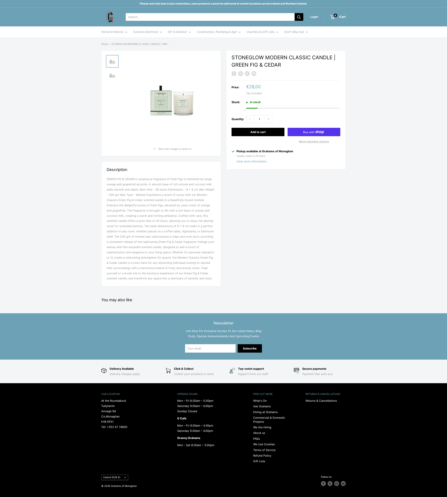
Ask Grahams (262, 406)
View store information (251, 161)
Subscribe (250, 348)
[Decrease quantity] (250, 119)
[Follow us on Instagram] (336, 483)
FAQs (256, 438)
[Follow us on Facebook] (323, 483)
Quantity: (238, 119)
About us (259, 433)
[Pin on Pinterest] (240, 73)
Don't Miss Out (294, 32)
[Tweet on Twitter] (247, 73)
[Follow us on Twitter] (330, 483)
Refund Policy (262, 455)
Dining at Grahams (265, 412)
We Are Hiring (262, 427)
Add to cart (258, 132)
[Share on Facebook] (234, 73)
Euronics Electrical (145, 32)
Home (104, 43)
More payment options (314, 141)
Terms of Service (264, 450)
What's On (260, 400)
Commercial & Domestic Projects (269, 419)
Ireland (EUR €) (111, 477)
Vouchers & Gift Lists (260, 32)
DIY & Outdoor (177, 32)
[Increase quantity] (268, 119)
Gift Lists (259, 461)
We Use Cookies (264, 444)
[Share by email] (253, 73)
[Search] (299, 17)
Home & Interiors (112, 32)
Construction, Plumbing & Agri (217, 32)
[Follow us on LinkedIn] (343, 483)
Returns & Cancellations (321, 400)
